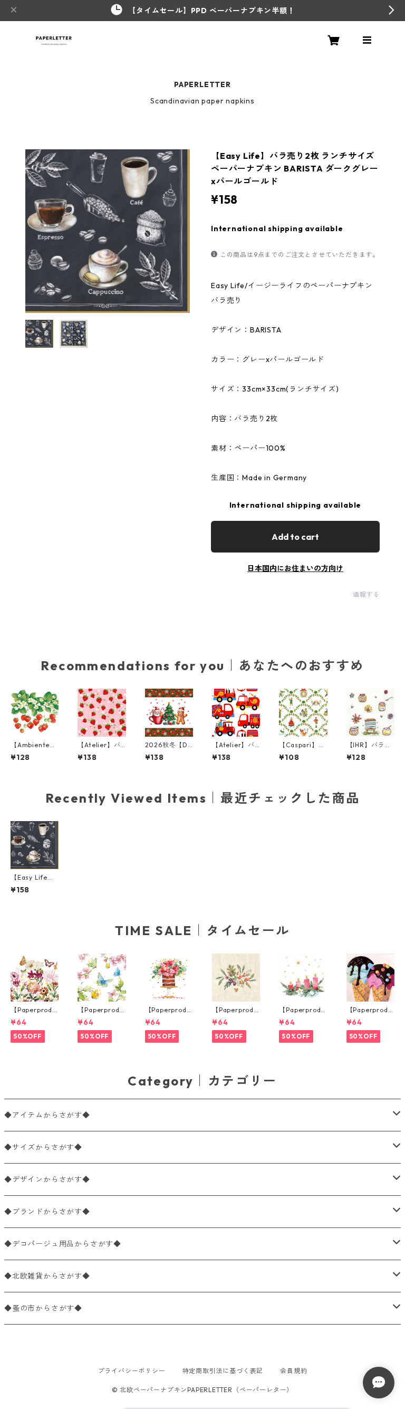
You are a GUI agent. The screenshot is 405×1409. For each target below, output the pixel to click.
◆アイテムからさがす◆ (47, 1115)
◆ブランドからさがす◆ (47, 1211)
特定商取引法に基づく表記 (223, 1371)
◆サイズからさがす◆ (43, 1147)
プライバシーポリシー (132, 1371)
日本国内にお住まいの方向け (295, 568)
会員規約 (293, 1371)
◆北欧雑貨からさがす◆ (47, 1276)
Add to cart (295, 536)
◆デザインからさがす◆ (47, 1179)
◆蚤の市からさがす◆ (43, 1308)
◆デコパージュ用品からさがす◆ (62, 1244)
